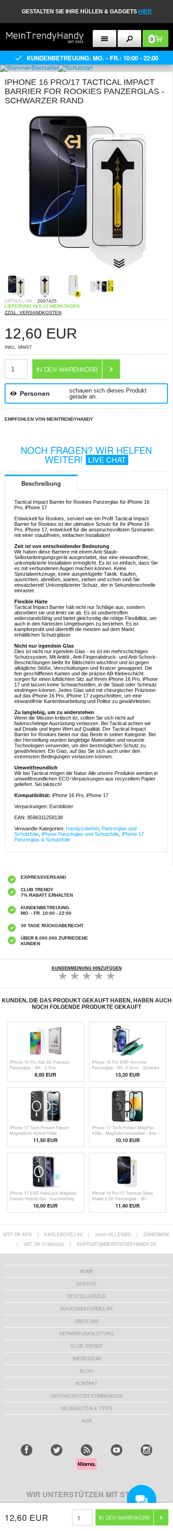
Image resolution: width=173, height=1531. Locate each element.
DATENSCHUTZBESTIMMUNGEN (86, 1396)
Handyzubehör (82, 828)
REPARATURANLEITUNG (87, 1333)
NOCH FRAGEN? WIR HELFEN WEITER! (86, 454)
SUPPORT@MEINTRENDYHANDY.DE (117, 1244)
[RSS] (86, 1450)
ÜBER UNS (87, 1321)
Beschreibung (41, 483)
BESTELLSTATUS (86, 1296)
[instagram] (146, 1450)
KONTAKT (86, 1383)
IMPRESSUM (86, 1358)
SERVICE (86, 1284)
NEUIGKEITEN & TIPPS (87, 1408)
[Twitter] (56, 1450)
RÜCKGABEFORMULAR (86, 1308)
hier (145, 11)
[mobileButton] (129, 38)
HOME (87, 1271)
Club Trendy (87, 1346)
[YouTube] (116, 1450)
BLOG (86, 1371)
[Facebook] (26, 1450)
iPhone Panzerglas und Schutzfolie (80, 834)
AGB (87, 1421)
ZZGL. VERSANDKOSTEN (33, 312)
